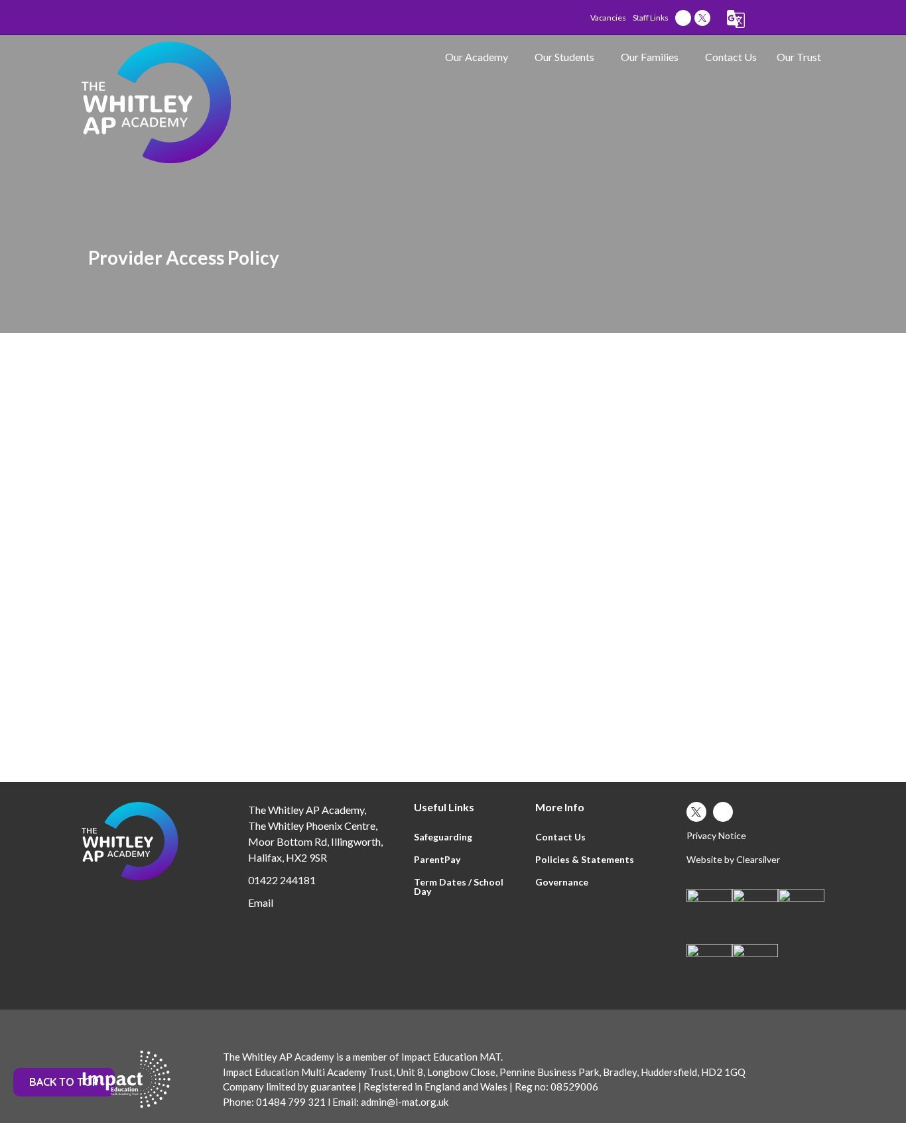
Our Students (564, 56)
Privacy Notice (716, 835)
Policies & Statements (584, 859)
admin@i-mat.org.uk (403, 1102)
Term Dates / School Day (458, 886)
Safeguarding (443, 836)
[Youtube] (683, 18)
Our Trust (799, 56)
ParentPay (437, 859)
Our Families (650, 56)
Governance (561, 882)
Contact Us (731, 56)
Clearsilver (758, 859)
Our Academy (476, 56)
